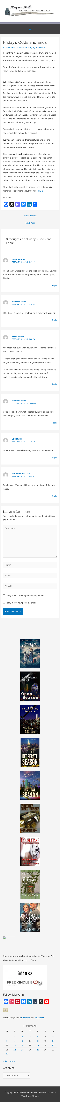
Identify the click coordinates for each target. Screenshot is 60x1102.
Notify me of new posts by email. (21, 603)
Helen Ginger (18, 336)
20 (53, 1045)
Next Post (30, 223)
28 (7, 1054)
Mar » (12, 1061)
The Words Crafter (21, 474)
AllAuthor (39, 1017)
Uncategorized (24, 47)
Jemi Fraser (17, 439)
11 (38, 1041)
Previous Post (30, 215)
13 (53, 1041)
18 (38, 1045)
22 (14, 1050)
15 (15, 1045)
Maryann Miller (19, 302)
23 (22, 1050)
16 (22, 1045)
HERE (40, 191)
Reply (54, 285)
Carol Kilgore (18, 259)
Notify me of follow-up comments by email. (26, 595)
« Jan (5, 1061)
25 (38, 1050)
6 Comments (9, 47)
